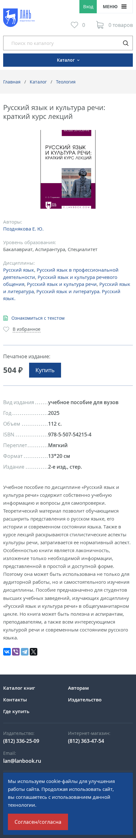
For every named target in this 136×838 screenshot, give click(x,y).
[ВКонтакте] (7, 652)
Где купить (16, 711)
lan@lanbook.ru (22, 760)
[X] (33, 652)
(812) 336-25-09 (21, 740)
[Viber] (16, 652)
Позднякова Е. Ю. (23, 228)
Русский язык (18, 270)
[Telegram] (24, 652)
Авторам (78, 688)
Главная (12, 82)
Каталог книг (19, 688)
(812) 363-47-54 (86, 740)
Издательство (85, 699)
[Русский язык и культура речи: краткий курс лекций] (68, 169)
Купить (45, 370)
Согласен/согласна (38, 821)
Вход (88, 6)
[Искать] (126, 43)
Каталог (38, 82)
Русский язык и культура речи (62, 284)
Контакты (15, 699)
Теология (66, 82)
